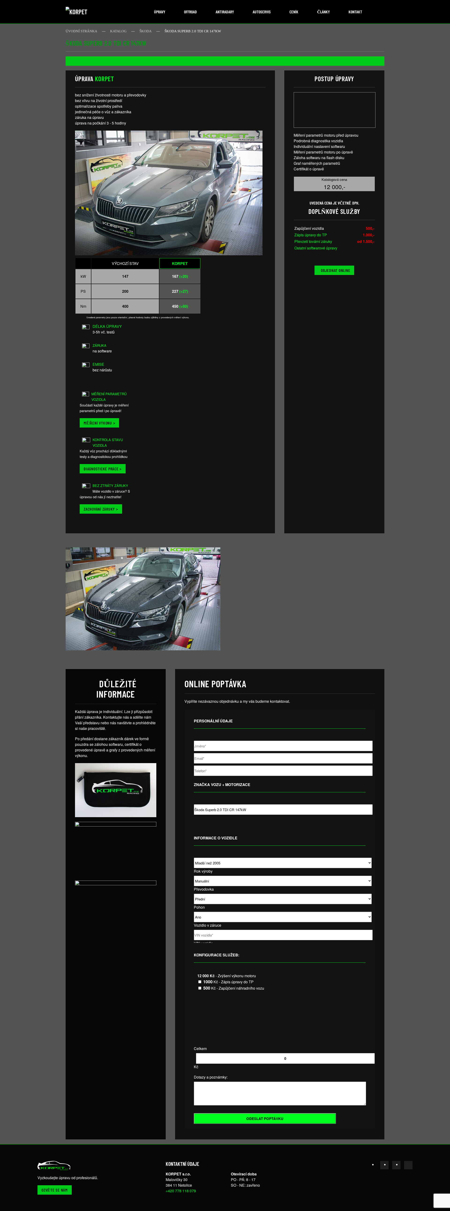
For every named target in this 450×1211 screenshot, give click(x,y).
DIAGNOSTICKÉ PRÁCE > (103, 468)
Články (323, 11)
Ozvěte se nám (54, 1190)
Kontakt (355, 11)
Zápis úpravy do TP (310, 235)
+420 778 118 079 (181, 1190)
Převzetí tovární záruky (313, 241)
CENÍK (293, 11)
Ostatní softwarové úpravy (315, 248)
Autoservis (262, 11)
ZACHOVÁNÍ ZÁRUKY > (101, 509)
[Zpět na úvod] (83, 11)
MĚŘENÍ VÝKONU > (99, 422)
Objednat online (335, 270)
